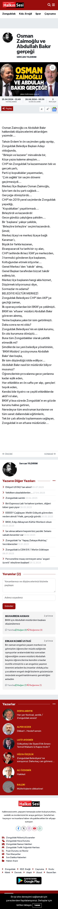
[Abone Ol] (54, 109)
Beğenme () (36, 630)
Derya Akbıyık (25, 711)
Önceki (8, 454)
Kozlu (51, 869)
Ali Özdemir (24, 770)
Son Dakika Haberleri (16, 857)
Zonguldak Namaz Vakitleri (19, 844)
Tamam (37, 905)
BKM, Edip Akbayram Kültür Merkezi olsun (29, 522)
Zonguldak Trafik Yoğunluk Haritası (23, 847)
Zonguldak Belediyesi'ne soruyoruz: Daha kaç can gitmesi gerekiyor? (34, 760)
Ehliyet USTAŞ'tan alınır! (19, 487)
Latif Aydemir (25, 740)
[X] (23, 828)
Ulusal (39, 872)
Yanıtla (10, 630)
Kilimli (7, 872)
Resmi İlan (51, 872)
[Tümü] (54, 704)
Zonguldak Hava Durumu (18, 841)
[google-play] (29, 881)
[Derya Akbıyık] (8, 714)
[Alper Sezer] (8, 729)
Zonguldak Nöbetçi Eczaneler (20, 838)
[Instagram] (29, 828)
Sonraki (49, 454)
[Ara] (49, 5)
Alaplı (29, 872)
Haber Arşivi (12, 861)
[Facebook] (18, 828)
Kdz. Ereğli (25, 14)
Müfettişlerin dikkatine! (30, 789)
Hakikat (21, 774)
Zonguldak (9, 14)
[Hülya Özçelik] (8, 758)
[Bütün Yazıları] (54, 481)
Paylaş (9, 108)
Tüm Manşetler (13, 854)
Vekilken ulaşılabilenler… (19, 492)
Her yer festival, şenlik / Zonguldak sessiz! (30, 716)
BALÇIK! (21, 785)
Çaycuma (50, 14)
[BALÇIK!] (8, 786)
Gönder (9, 606)
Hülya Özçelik (25, 754)
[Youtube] (34, 828)
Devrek (18, 872)
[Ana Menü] (53, 5)
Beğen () (22, 630)
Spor (38, 14)
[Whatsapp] (39, 828)
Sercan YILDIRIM (26, 57)
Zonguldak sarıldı (15, 498)
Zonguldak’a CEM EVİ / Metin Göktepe (27, 549)
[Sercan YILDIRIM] (8, 37)
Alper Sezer (24, 727)
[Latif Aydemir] (8, 743)
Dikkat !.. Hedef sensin (29, 731)
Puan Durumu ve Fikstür (17, 851)
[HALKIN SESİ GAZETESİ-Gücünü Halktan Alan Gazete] (13, 5)
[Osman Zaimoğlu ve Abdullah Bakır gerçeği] (29, 79)
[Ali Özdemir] (8, 772)
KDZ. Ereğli (25, 869)
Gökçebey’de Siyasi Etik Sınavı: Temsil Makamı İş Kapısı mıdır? (34, 745)
